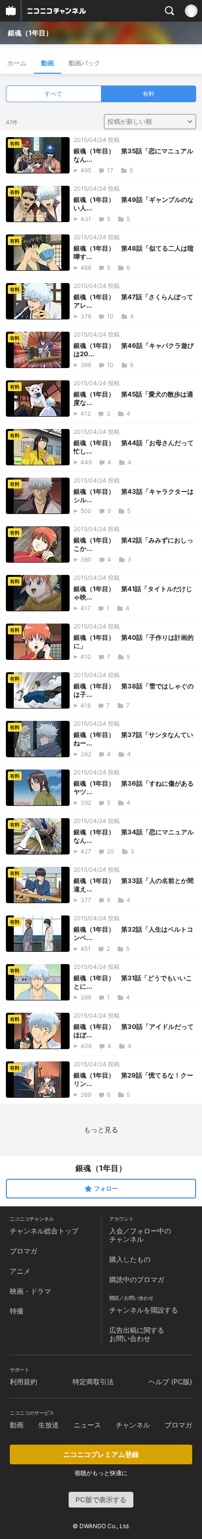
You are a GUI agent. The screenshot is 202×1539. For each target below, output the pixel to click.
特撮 (17, 1311)
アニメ (20, 1271)
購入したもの (130, 1259)
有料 (148, 93)
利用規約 (23, 1381)
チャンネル (133, 1425)
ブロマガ (23, 1251)
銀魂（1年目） (30, 32)
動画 (47, 63)
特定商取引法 (93, 1381)
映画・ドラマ (30, 1291)
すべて (53, 93)
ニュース (87, 1425)
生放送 (48, 1425)
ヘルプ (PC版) (170, 1381)
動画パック (85, 63)
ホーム (16, 63)
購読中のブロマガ (136, 1279)
